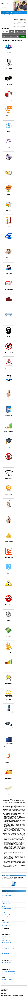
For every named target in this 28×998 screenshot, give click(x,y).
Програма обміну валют (6, 914)
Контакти (20, 12)
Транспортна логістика (6, 946)
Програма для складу (6, 904)
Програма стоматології (6, 923)
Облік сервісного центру (6, 962)
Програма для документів (7, 979)
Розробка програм (4, 987)
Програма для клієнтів (6, 895)
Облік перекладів (5, 974)
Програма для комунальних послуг (9, 971)
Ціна (12, 12)
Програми (7, 12)
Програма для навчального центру (8, 973)
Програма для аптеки (6, 925)
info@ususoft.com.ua (16, 996)
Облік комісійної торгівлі (6, 908)
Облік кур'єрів (4, 950)
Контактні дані (3, 993)
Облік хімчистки (5, 957)
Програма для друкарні (6, 940)
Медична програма (5, 922)
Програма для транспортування (8, 948)
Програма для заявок (6, 897)
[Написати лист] (14, 885)
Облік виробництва (5, 901)
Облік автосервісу (5, 951)
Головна (3, 12)
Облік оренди (4, 906)
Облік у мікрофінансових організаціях (9, 917)
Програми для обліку (4, 989)
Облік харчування (5, 966)
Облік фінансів (5, 912)
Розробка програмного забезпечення (9, 983)
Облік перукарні (5, 930)
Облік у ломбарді (5, 916)
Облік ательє (4, 931)
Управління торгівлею (6, 903)
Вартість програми (4, 990)
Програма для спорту (6, 936)
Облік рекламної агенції (6, 942)
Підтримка (16, 12)
